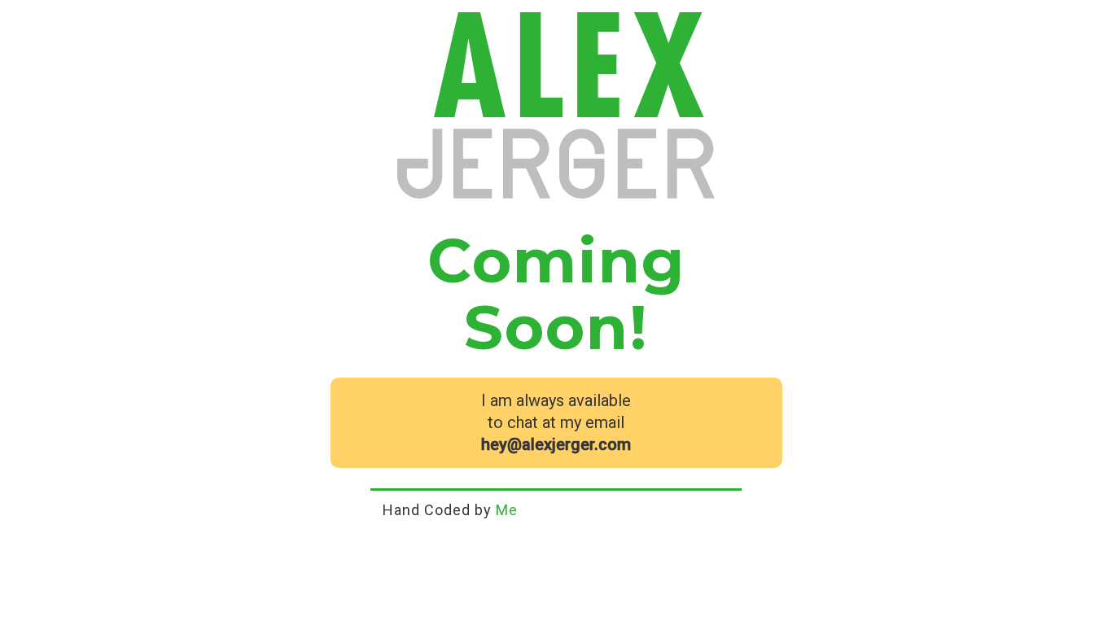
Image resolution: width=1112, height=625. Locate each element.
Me (507, 509)
